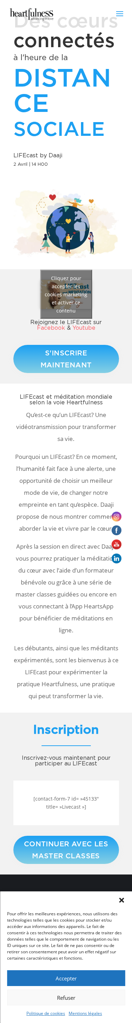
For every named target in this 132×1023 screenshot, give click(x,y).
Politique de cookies (45, 1013)
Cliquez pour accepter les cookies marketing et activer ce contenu (66, 294)
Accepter (66, 978)
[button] (121, 900)
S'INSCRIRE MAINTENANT (66, 359)
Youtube (84, 327)
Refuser (66, 997)
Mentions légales (85, 1013)
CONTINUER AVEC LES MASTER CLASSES (66, 850)
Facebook (51, 327)
